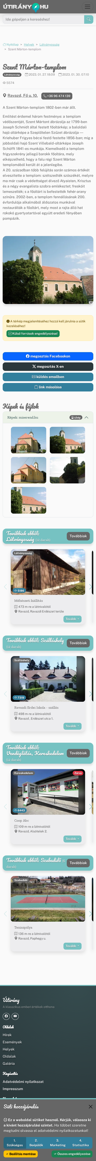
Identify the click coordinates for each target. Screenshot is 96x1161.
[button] (28, 440)
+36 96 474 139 (58, 96)
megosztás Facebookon (49, 356)
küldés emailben (49, 377)
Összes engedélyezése (73, 1154)
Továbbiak (78, 536)
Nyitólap (12, 44)
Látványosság (50, 44)
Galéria (9, 1063)
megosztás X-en (50, 366)
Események (12, 1042)
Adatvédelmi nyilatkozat (23, 1082)
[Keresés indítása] (88, 19)
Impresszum (13, 1089)
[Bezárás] (90, 1106)
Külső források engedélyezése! (35, 333)
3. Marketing (58, 1143)
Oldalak (9, 1056)
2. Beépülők (36, 1143)
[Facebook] (6, 1016)
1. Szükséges (15, 1143)
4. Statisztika (80, 1143)
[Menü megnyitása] (87, 7)
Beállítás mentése (22, 1154)
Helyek (29, 44)
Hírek (7, 1035)
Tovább (71, 619)
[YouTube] (15, 1016)
